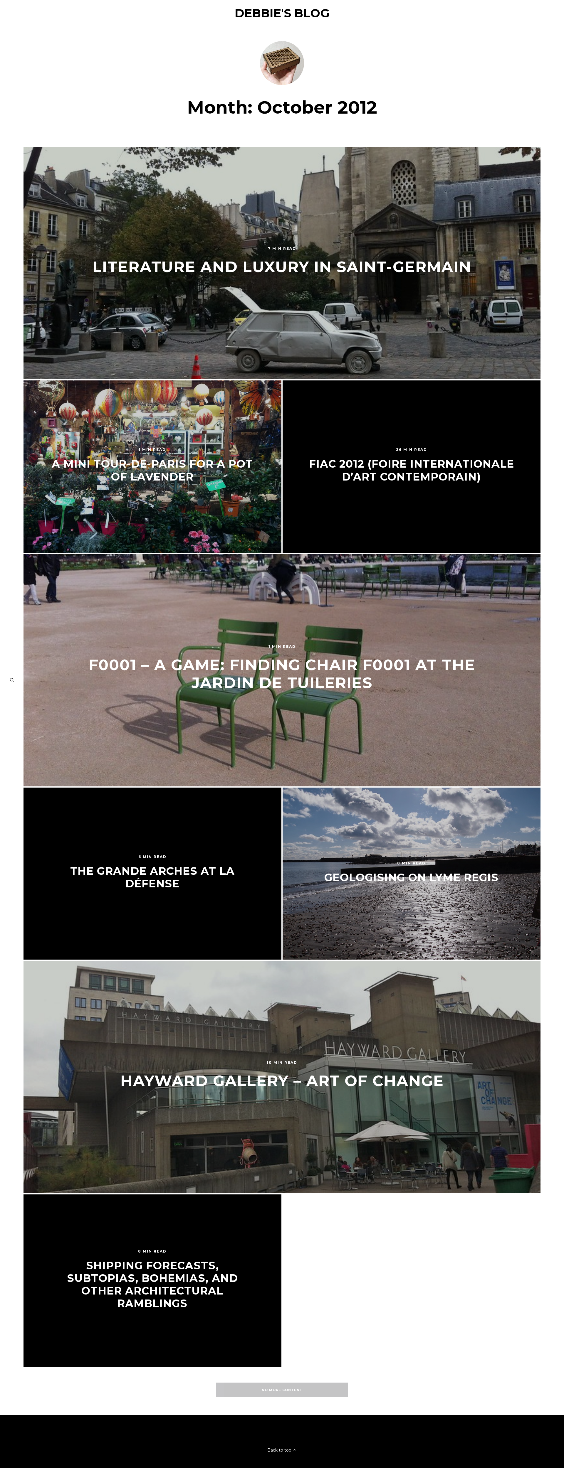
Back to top (280, 1450)
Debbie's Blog (282, 13)
